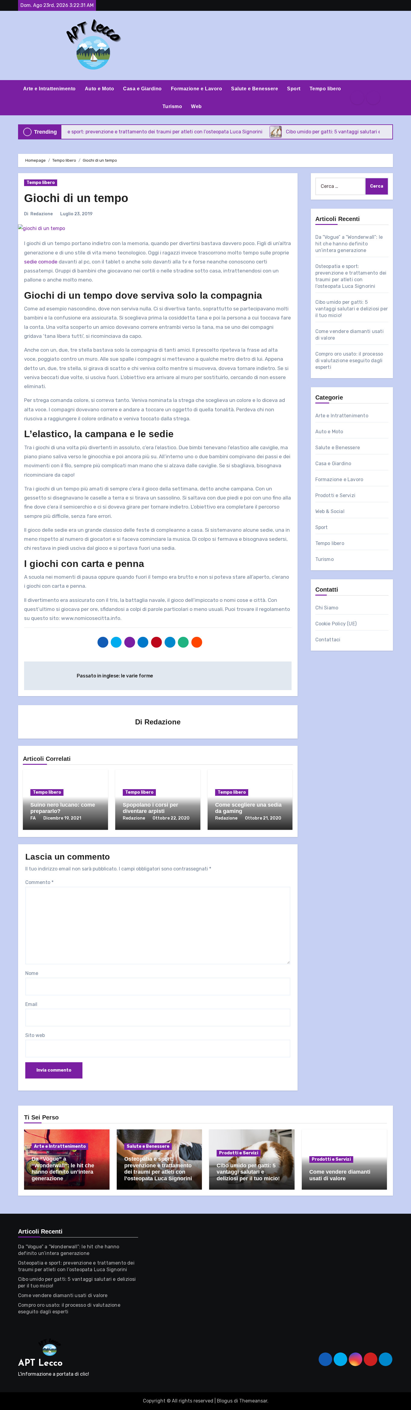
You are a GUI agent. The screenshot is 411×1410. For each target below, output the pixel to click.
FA (33, 818)
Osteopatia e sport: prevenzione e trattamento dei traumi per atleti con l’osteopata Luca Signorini (158, 1168)
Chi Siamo (326, 608)
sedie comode (40, 262)
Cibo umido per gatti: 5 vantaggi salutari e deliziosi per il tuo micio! (351, 308)
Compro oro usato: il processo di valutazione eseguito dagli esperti (349, 360)
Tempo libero (325, 88)
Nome (31, 973)
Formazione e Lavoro (196, 88)
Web (196, 106)
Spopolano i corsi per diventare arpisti (150, 808)
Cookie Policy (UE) (336, 624)
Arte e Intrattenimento (49, 88)
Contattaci (328, 640)
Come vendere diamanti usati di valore (339, 1175)
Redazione (41, 213)
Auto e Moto (99, 88)
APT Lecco (40, 1363)
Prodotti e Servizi (335, 495)
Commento (39, 882)
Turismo (172, 106)
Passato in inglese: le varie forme (115, 676)
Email (31, 1004)
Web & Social (330, 511)
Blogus (225, 1401)
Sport (294, 88)
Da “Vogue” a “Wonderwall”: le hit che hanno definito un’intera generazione (349, 243)
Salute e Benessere (254, 88)
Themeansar (253, 1401)
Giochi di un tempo (76, 198)
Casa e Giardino (142, 88)
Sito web (35, 1035)
